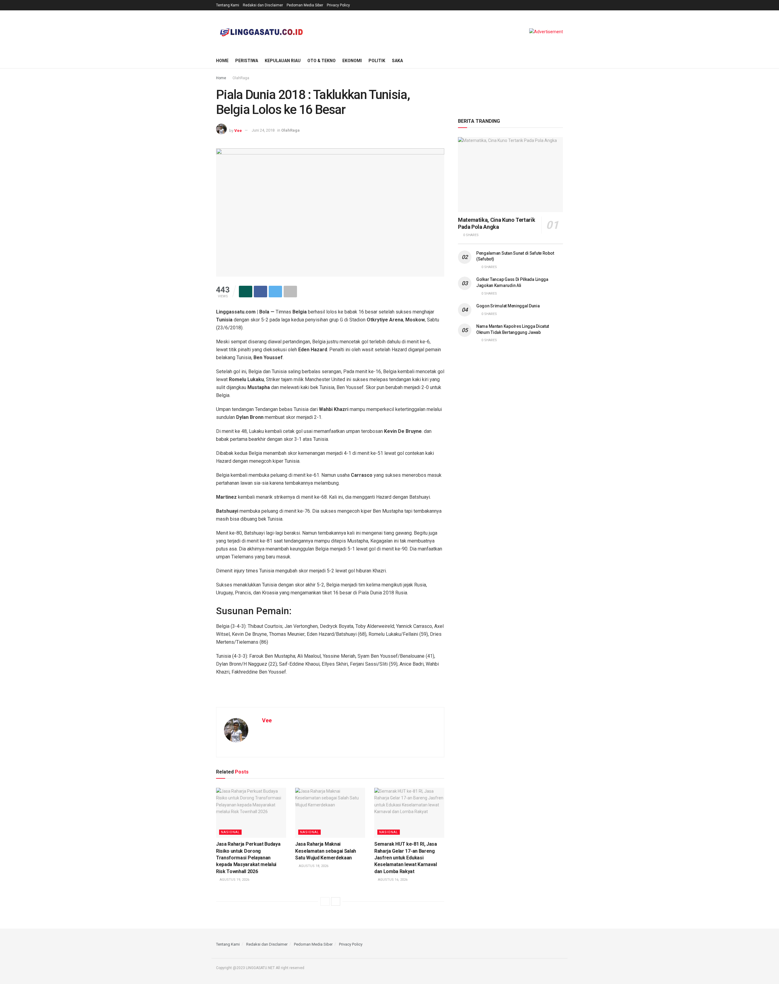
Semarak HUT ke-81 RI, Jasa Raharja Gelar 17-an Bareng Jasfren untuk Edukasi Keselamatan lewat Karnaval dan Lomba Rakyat (405, 857)
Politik (377, 60)
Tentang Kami (227, 5)
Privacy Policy (338, 5)
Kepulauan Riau (283, 60)
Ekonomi (352, 60)
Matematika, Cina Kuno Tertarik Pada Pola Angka (496, 223)
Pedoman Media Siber (305, 5)
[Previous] (325, 901)
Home (222, 60)
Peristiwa (246, 60)
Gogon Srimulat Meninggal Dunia (508, 305)
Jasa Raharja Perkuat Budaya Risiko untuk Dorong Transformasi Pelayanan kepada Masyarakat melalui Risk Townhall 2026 (248, 857)
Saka (397, 60)
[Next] (335, 901)
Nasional (230, 832)
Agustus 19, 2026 (234, 880)
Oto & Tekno (321, 60)
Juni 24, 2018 (263, 130)
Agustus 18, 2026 (313, 866)
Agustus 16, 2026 (392, 880)
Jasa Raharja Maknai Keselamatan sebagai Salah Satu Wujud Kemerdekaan (325, 851)
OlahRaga (240, 78)
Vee (238, 130)
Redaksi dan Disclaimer (263, 5)
